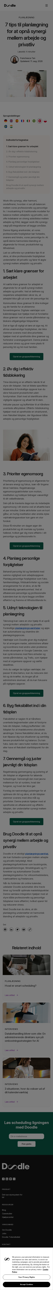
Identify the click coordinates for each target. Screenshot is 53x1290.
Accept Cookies (26, 1284)
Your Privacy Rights (26, 1277)
